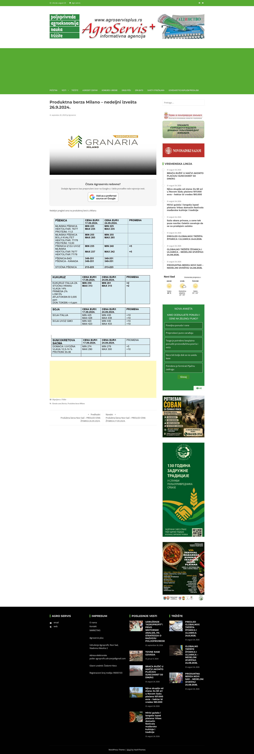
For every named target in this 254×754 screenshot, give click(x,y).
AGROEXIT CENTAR (89, 90)
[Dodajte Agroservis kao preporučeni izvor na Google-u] (103, 197)
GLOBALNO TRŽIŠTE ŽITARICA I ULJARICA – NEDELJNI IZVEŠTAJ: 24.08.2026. (185, 252)
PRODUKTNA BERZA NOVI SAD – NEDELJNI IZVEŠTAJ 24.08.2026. (185, 266)
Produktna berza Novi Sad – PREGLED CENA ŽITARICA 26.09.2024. (80, 417)
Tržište (74, 90)
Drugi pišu (126, 90)
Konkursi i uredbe (109, 90)
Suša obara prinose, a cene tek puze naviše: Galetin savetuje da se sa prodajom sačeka (185, 223)
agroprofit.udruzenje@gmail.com (111, 658)
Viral (129, 749)
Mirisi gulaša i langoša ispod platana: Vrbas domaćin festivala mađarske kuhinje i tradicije (185, 208)
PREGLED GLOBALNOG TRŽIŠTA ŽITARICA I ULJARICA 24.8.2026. (185, 237)
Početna (53, 90)
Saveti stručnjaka (155, 90)
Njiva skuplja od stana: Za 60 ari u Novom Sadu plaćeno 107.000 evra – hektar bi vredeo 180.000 (185, 192)
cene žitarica (62, 403)
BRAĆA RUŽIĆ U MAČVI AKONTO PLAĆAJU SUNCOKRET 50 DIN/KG (185, 176)
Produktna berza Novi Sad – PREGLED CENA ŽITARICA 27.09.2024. (125, 417)
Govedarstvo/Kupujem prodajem (184, 90)
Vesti (64, 90)
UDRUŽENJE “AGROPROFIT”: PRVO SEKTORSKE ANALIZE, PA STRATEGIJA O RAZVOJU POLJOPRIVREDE (155, 631)
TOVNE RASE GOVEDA (152, 653)
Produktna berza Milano (76, 403)
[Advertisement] (127, 66)
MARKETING (95, 630)
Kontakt (93, 626)
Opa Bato (139, 90)
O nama (93, 622)
